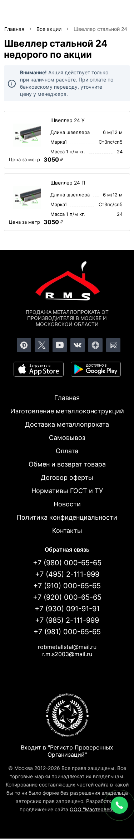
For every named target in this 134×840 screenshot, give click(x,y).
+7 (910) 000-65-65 (67, 585)
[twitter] (42, 345)
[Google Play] (96, 369)
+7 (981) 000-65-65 (67, 631)
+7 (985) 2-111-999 (67, 620)
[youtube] (60, 345)
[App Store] (39, 369)
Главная (67, 398)
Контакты (67, 530)
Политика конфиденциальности (67, 517)
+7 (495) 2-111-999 (67, 574)
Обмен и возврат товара (67, 464)
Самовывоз (67, 437)
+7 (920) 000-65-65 (67, 597)
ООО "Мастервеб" (92, 809)
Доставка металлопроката (67, 424)
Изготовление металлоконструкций (67, 411)
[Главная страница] (67, 282)
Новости (67, 504)
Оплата (67, 451)
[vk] (77, 345)
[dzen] (95, 345)
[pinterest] (24, 345)
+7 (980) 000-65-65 (67, 562)
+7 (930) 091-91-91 (67, 608)
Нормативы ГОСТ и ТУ (67, 491)
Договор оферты (67, 477)
